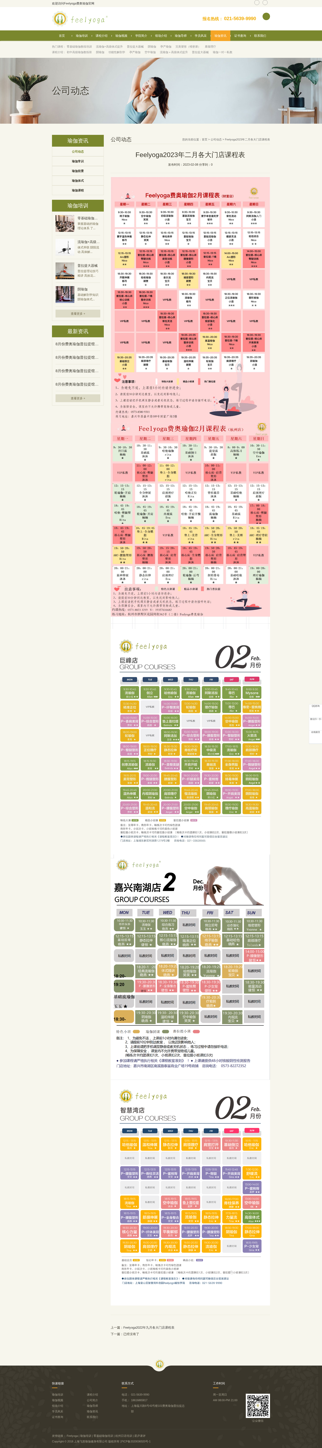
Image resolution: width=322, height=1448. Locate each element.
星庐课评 (140, 1435)
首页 (62, 35)
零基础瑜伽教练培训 (79, 46)
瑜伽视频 (121, 35)
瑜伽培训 (82, 35)
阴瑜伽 (152, 46)
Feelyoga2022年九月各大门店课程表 (148, 1327)
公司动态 (78, 151)
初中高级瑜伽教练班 (79, 52)
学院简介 (141, 35)
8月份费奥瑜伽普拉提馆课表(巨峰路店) (78, 357)
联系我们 (260, 35)
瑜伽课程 (78, 190)
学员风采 (201, 35)
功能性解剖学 (116, 52)
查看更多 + (78, 313)
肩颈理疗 (210, 46)
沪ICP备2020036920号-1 (135, 1441)
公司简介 (92, 1400)
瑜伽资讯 (220, 35)
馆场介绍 (161, 35)
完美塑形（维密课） (188, 46)
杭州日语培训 (123, 1435)
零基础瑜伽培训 (103, 1435)
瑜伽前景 (78, 171)
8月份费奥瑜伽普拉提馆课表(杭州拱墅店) (78, 384)
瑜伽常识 (78, 161)
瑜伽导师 (181, 35)
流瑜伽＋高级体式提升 (174, 52)
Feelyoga (72, 1435)
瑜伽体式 (78, 180)
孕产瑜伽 (165, 46)
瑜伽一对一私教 (222, 52)
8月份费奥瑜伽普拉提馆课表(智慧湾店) (78, 344)
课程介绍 (102, 35)
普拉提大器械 (135, 46)
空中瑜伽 (150, 52)
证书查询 (240, 35)
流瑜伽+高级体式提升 (109, 46)
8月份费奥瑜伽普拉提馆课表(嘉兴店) (78, 371)
